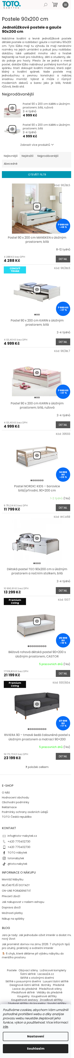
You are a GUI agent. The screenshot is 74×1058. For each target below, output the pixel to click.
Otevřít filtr (37, 174)
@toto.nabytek (17, 864)
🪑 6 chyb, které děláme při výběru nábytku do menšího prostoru (33, 955)
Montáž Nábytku (12, 879)
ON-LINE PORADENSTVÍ (16, 891)
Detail (63, 259)
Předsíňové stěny (50, 989)
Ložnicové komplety (53, 970)
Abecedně (10, 164)
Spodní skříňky (56, 1003)
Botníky (46, 985)
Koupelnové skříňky (44, 996)
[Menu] (65, 5)
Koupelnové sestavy (24, 1000)
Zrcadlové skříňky (51, 1000)
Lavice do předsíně (24, 989)
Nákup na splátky (13, 919)
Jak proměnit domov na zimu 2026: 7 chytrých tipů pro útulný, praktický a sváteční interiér (36, 946)
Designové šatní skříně (24, 985)
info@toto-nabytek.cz (22, 836)
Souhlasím (35, 1048)
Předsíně (58, 985)
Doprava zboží (11, 907)
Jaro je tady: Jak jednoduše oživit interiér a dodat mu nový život (37, 937)
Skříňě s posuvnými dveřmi (23, 981)
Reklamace (9, 807)
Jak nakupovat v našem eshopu (23, 902)
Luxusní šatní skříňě (55, 981)
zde (5, 1026)
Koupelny (23, 996)
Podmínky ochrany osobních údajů (25, 812)
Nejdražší (27, 156)
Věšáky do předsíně (49, 992)
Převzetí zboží (11, 896)
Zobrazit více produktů (35, 145)
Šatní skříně (28, 974)
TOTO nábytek (17, 852)
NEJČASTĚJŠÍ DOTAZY (16, 885)
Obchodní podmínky (15, 802)
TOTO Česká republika (16, 817)
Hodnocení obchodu (15, 797)
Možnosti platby (12, 913)
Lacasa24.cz (46, 974)
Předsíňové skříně (23, 992)
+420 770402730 (19, 841)
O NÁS (6, 792)
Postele (12, 970)
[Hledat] (45, 5)
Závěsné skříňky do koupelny (27, 1003)
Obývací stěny (28, 970)
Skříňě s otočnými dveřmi (37, 978)
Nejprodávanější (47, 156)
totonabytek (16, 858)
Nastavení (35, 1036)
